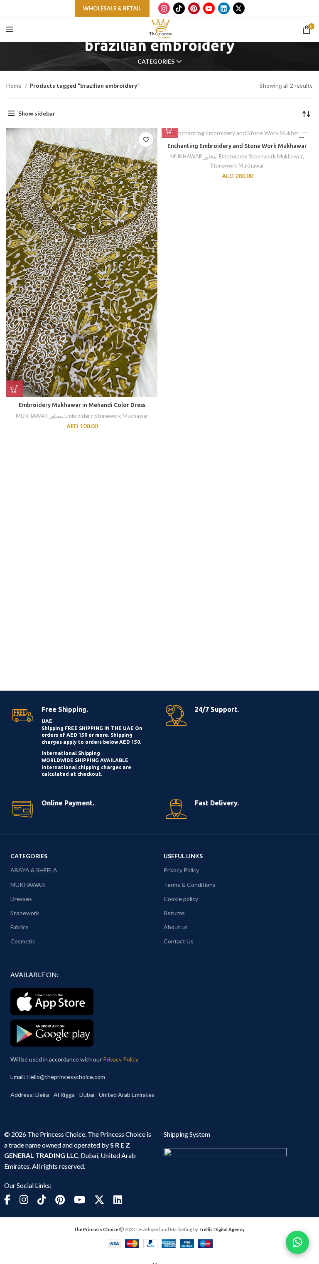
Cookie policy (181, 898)
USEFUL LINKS (183, 855)
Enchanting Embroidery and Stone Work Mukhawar (237, 146)
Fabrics (19, 927)
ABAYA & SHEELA (33, 870)
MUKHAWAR (27, 884)
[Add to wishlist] (146, 139)
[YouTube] (209, 8)
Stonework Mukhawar (237, 165)
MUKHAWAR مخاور (39, 415)
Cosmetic (22, 941)
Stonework (24, 912)
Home (14, 85)
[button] (14, 388)
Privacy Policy (181, 870)
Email (17, 1076)
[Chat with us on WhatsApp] (297, 1242)
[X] (239, 8)
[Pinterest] (194, 8)
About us (176, 927)
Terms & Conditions (190, 884)
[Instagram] (164, 8)
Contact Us (179, 941)
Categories (155, 61)
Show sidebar (36, 113)
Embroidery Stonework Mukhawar (106, 415)
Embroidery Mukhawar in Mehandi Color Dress (82, 405)
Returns (174, 912)
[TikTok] (179, 8)
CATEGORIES (28, 855)
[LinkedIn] (224, 8)
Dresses (21, 898)
